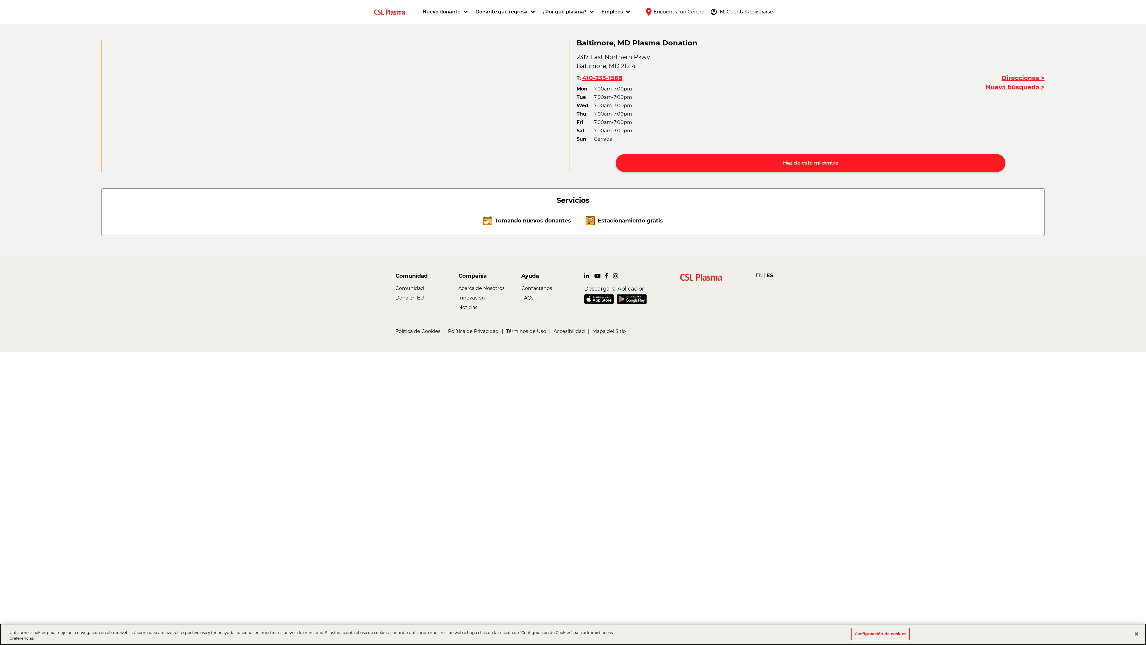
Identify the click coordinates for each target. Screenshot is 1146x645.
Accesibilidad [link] (569, 331)
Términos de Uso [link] (526, 331)
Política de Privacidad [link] (473, 331)
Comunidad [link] (409, 288)
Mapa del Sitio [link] (609, 331)
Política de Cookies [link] (417, 331)
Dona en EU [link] (409, 298)
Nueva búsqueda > (1015, 87)
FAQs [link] (527, 298)
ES (770, 275)
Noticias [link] (468, 307)
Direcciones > (1023, 78)
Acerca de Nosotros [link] (481, 288)
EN (759, 275)
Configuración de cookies (880, 633)
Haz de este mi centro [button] (810, 163)
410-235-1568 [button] (602, 78)
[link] (392, 12)
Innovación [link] (471, 298)
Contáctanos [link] (536, 288)
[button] (446, 12)
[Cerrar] (1136, 634)
